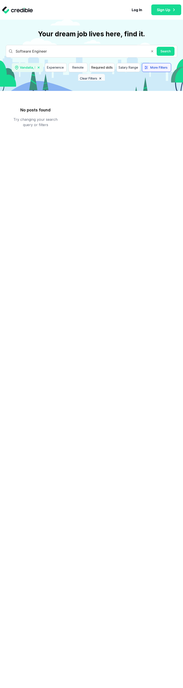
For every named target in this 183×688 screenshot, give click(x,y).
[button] (152, 51)
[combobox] (28, 67)
